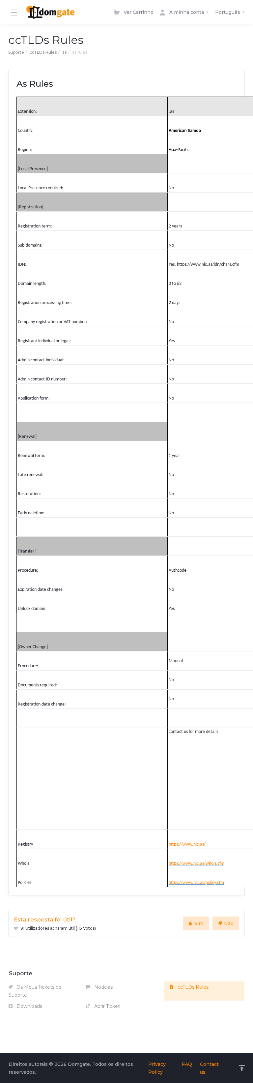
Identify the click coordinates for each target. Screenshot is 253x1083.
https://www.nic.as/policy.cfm (196, 882)
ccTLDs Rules (43, 52)
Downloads (28, 1006)
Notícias (103, 987)
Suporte (16, 52)
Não (229, 923)
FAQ (187, 1064)
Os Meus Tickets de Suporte (35, 991)
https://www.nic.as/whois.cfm (196, 863)
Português (228, 12)
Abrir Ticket (106, 1006)
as (64, 52)
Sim (198, 923)
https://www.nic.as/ (187, 844)
